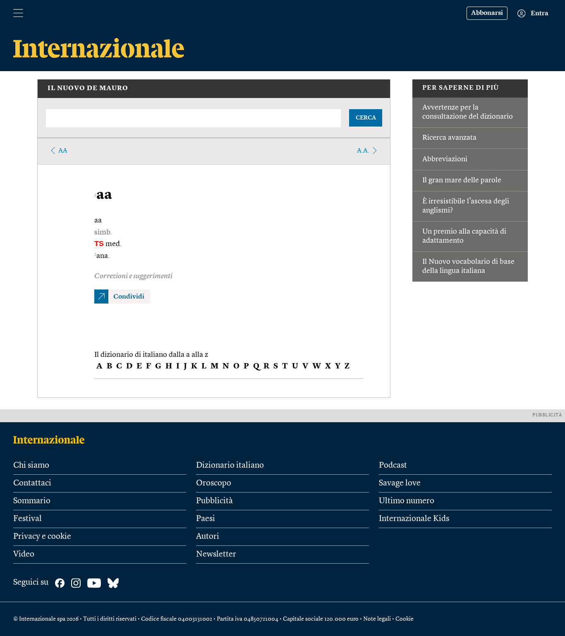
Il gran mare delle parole (461, 180)
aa (62, 151)
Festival (27, 519)
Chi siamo (31, 465)
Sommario (31, 501)
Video (23, 554)
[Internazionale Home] (51, 439)
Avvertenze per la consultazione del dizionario (467, 112)
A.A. (363, 151)
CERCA (366, 118)
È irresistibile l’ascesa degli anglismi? (465, 206)
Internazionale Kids (414, 519)
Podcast (393, 465)
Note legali (377, 619)
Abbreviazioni (444, 159)
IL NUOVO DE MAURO (88, 88)
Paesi (205, 519)
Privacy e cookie (42, 537)
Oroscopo (213, 483)
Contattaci (32, 483)
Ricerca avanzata (449, 137)
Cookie (404, 619)
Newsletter (216, 554)
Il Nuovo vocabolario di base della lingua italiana (468, 266)
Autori (207, 537)
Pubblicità (214, 501)
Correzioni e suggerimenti (133, 276)
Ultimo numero (406, 501)
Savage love (400, 483)
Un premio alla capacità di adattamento (464, 236)
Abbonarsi (487, 13)
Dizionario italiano (230, 465)
